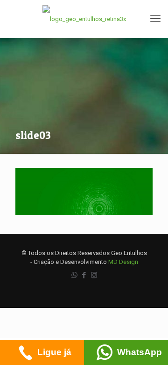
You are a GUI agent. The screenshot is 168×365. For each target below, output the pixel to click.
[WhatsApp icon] (74, 275)
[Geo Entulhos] (84, 19)
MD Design (123, 261)
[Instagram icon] (94, 275)
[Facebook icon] (84, 275)
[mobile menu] (155, 19)
